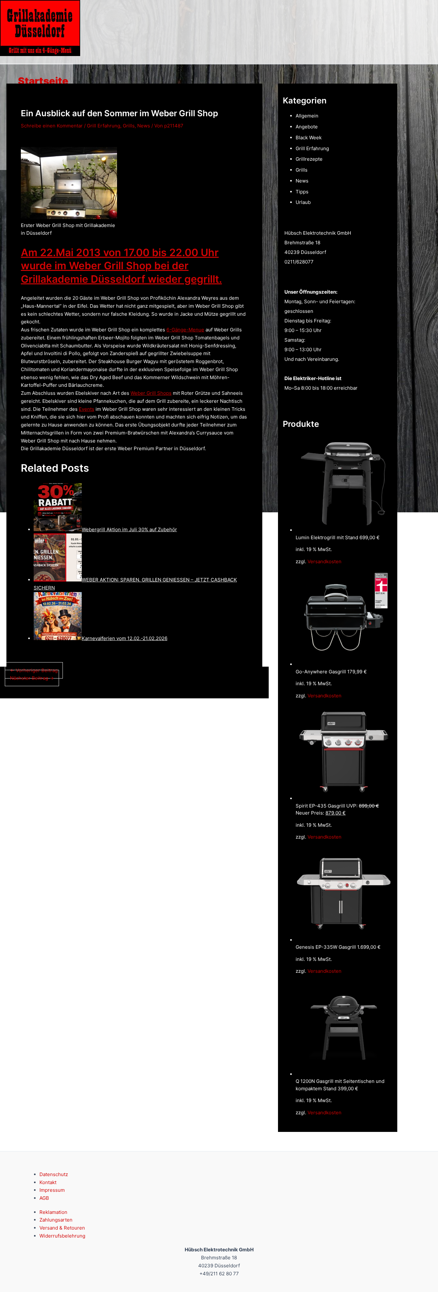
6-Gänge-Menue (185, 330)
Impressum (52, 1190)
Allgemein (307, 116)
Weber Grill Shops (151, 393)
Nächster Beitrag (32, 678)
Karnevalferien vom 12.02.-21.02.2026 (124, 638)
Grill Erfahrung (103, 126)
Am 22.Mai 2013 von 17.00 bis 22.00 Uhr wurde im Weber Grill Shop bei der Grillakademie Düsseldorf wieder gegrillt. (121, 265)
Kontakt (47, 1182)
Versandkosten (324, 561)
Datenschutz (53, 1174)
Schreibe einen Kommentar (52, 126)
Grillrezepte (309, 159)
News (143, 126)
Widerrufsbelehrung (62, 1236)
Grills (129, 126)
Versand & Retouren (62, 1228)
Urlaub (303, 202)
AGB (44, 1198)
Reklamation (53, 1212)
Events (86, 409)
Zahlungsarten (55, 1220)
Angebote (307, 127)
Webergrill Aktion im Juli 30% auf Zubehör (129, 529)
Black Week (309, 137)
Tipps (302, 192)
